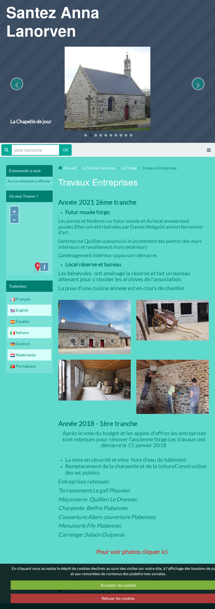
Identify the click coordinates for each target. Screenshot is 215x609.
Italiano (22, 332)
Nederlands (25, 354)
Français (23, 299)
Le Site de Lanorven (99, 167)
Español (22, 321)
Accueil (69, 167)
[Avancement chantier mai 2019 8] (94, 326)
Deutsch (22, 343)
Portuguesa (25, 366)
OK (65, 150)
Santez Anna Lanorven (52, 21)
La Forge (128, 167)
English (21, 310)
